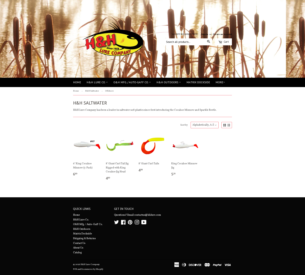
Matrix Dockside (198, 82)
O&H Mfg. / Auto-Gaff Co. (131, 82)
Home (77, 82)
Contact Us (79, 243)
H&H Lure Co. (96, 82)
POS (75, 269)
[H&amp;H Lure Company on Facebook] (123, 223)
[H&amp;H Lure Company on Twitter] (116, 223)
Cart (226, 41)
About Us (78, 248)
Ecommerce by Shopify (92, 269)
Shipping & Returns (84, 238)
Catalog (77, 252)
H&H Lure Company (90, 264)
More (219, 82)
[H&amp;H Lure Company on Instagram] (137, 223)
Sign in (204, 34)
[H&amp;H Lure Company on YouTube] (143, 223)
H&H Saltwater (92, 91)
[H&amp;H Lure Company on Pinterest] (130, 223)
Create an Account (222, 34)
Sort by (184, 125)
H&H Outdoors (167, 82)
